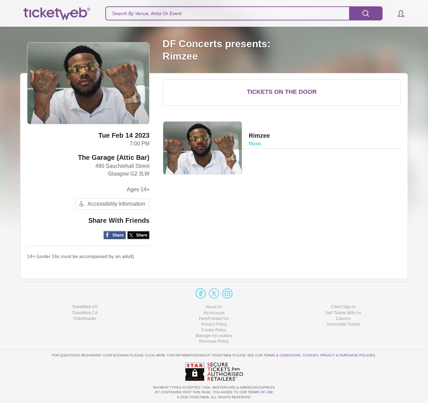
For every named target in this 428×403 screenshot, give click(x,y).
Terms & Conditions (282, 355)
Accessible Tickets (343, 324)
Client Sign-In (343, 307)
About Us (214, 307)
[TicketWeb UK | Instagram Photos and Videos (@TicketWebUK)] (227, 293)
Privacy (327, 355)
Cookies (310, 355)
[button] (397, 13)
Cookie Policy (213, 330)
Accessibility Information (116, 204)
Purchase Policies (357, 355)
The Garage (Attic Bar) (113, 157)
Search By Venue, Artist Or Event (147, 13)
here (160, 355)
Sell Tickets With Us (343, 313)
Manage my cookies (214, 335)
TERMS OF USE (260, 392)
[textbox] (244, 13)
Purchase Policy (214, 341)
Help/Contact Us (214, 318)
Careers (343, 318)
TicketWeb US (85, 307)
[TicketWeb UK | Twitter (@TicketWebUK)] (214, 293)
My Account (214, 313)
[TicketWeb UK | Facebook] (201, 293)
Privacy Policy (214, 324)
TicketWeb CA (85, 313)
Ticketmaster (84, 318)
